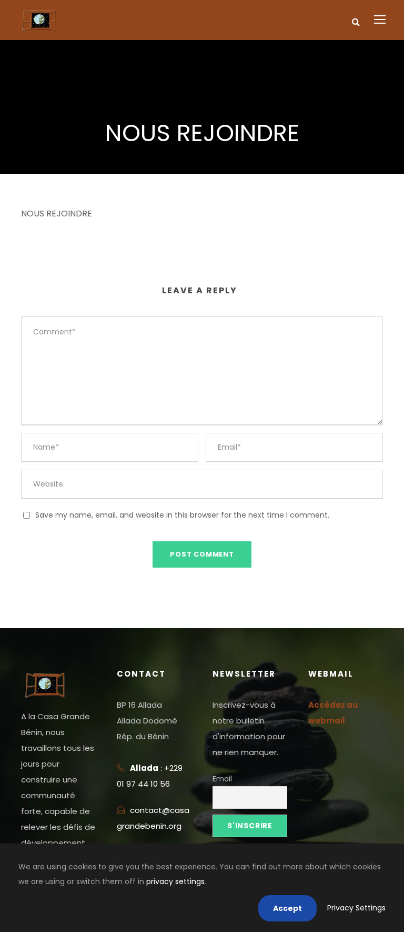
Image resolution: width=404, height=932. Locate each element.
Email (222, 779)
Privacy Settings (356, 908)
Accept (287, 908)
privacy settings (175, 881)
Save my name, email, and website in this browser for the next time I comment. (182, 515)
